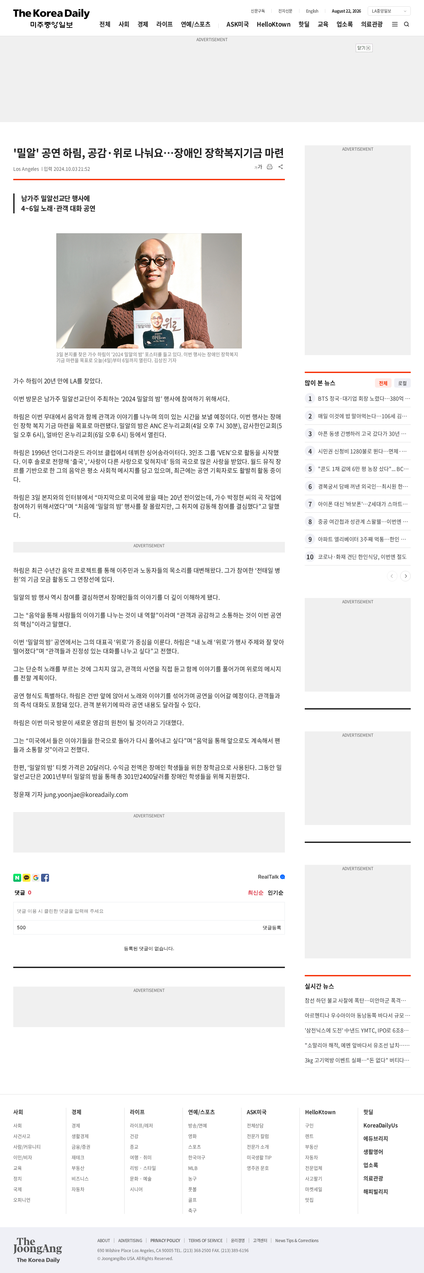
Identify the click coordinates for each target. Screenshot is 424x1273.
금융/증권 (81, 1146)
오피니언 (21, 1199)
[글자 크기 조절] (258, 167)
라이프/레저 (141, 1125)
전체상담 (255, 1125)
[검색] (407, 24)
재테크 (78, 1157)
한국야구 (196, 1157)
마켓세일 (313, 1189)
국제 (17, 1189)
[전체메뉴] (395, 24)
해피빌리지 (375, 1191)
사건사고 (21, 1136)
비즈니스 (80, 1178)
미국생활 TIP (259, 1157)
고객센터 (260, 1240)
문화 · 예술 (141, 1178)
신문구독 (258, 11)
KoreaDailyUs (380, 1125)
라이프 (164, 24)
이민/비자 (22, 1157)
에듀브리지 (375, 1138)
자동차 (78, 1189)
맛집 (309, 1199)
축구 (192, 1210)
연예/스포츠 (196, 24)
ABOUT (103, 1240)
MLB (192, 1167)
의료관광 (372, 24)
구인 (309, 1125)
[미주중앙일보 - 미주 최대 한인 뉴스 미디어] (51, 18)
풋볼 (192, 1189)
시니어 (136, 1189)
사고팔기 (313, 1178)
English (312, 11)
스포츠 (194, 1146)
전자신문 (285, 11)
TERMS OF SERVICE (205, 1240)
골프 (192, 1199)
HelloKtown (274, 24)
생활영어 (373, 1152)
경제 (142, 24)
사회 (124, 24)
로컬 (402, 383)
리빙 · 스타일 (143, 1167)
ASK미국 (238, 24)
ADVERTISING (130, 1240)
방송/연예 (197, 1125)
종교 (134, 1146)
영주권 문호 (258, 1167)
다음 (405, 576)
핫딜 (303, 24)
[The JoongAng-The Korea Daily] (37, 1250)
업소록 (345, 24)
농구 (192, 1178)
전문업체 (313, 1167)
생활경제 (80, 1136)
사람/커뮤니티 (27, 1146)
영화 (192, 1136)
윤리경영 (238, 1240)
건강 (134, 1136)
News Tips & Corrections (296, 1240)
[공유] (281, 167)
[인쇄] (270, 167)
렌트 (309, 1136)
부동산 (78, 1167)
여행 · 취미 (141, 1157)
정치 (17, 1178)
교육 (323, 24)
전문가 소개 (258, 1146)
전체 (104, 24)
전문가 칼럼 (258, 1136)
